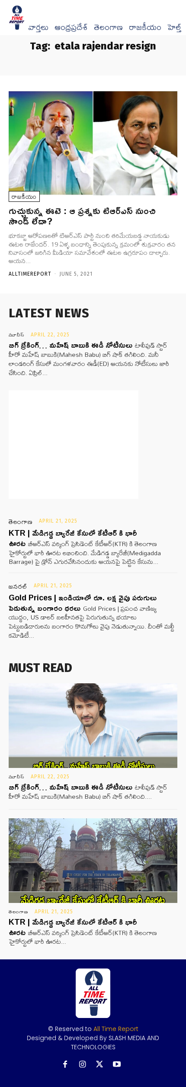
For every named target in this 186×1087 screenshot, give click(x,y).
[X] (99, 1064)
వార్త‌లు (38, 27)
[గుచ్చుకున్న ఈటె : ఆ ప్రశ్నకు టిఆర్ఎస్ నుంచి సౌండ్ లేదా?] (93, 143)
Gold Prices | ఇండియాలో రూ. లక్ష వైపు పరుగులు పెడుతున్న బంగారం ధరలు (83, 602)
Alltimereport (30, 274)
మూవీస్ (17, 334)
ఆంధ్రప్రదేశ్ (71, 27)
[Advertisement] (73, 444)
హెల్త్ (174, 27)
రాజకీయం (145, 27)
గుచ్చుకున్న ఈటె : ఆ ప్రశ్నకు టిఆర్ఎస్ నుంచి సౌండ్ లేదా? (82, 215)
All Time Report (115, 1028)
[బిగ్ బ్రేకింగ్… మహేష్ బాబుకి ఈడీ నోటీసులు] (93, 725)
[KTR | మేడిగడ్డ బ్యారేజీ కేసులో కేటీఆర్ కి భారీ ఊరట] (93, 860)
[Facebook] (65, 1064)
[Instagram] (82, 1064)
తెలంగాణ (108, 27)
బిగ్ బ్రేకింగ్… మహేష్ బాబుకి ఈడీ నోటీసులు (70, 344)
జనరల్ (18, 586)
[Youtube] (117, 1064)
